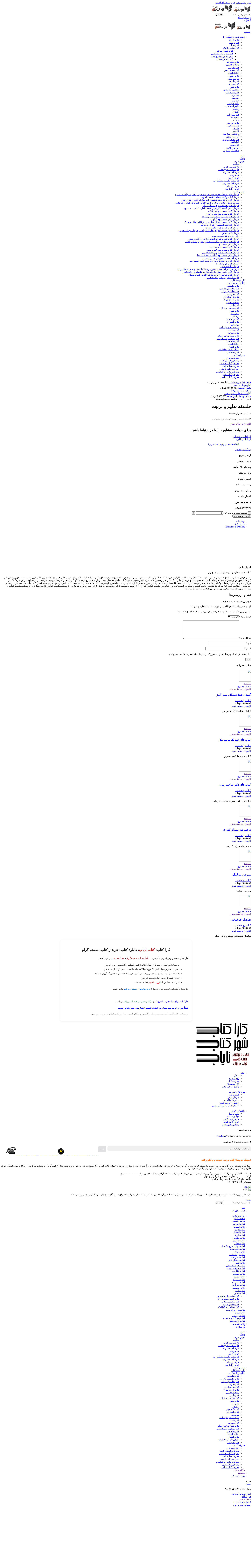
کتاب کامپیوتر (232, 319)
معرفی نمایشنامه (230, 366)
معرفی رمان (233, 358)
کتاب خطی (234, 76)
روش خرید (234, 1078)
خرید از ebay (233, 186)
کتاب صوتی (233, 333)
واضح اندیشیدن (243, 388)
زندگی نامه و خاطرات (228, 349)
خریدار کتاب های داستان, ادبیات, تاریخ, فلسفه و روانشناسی (210, 272)
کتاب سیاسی (233, 352)
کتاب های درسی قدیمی (228, 338)
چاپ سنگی (233, 125)
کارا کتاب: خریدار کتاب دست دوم (223, 277)
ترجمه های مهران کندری (237, 829)
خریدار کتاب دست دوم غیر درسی (223, 250)
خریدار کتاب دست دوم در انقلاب (223, 211)
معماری (235, 95)
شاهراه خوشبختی (240, 919)
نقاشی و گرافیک (231, 89)
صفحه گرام (131, 958)
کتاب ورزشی (232, 84)
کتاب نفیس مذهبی (224, 51)
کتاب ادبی (234, 305)
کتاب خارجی (233, 123)
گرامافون (234, 142)
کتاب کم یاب (233, 114)
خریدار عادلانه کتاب (229, 266)
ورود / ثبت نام (238, 1475)
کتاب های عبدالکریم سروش (235, 739)
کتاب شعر (234, 145)
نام (248, 643)
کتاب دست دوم (231, 70)
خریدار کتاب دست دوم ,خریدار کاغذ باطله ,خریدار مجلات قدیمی (208, 230)
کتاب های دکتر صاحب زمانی (234, 784)
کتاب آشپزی (233, 322)
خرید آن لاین (233, 178)
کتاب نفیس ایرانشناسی (222, 53)
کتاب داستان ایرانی (230, 291)
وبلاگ (236, 1075)
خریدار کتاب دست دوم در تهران (224, 247)
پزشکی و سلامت (231, 134)
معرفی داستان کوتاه (229, 360)
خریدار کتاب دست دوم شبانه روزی (222, 214)
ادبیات (236, 120)
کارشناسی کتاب (231, 166)
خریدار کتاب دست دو (229, 244)
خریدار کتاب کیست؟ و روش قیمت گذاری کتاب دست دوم (211, 208)
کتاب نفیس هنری (225, 59)
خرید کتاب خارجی (230, 172)
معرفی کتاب (233, 1081)
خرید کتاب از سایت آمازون (226, 180)
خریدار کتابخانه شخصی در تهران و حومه (220, 225)
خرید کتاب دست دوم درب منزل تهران (221, 258)
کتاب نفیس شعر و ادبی (222, 56)
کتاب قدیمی (233, 67)
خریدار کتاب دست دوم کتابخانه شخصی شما (218, 255)
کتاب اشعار (233, 347)
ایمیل (247, 648)
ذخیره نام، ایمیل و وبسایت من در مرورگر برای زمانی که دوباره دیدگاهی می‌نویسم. (207, 654)
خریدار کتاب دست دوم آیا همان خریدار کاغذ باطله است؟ (212, 222)
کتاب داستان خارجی (229, 288)
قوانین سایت (233, 1116)
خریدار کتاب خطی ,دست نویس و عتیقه (220, 216)
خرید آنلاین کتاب (231, 1122)
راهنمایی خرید (238, 1111)
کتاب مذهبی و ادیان (229, 308)
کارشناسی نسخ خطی (228, 169)
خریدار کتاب (233, 1097)
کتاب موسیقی (232, 92)
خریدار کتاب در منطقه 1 (227, 263)
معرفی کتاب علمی (230, 377)
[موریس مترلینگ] (245, 860)
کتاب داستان (233, 286)
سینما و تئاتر (233, 78)
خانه (248, 382)
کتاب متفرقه (233, 62)
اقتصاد (236, 109)
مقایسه (241, 1473)
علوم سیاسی (233, 103)
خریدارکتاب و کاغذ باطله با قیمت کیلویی (220, 197)
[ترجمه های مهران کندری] (245, 815)
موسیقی (235, 324)
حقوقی (235, 128)
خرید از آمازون (232, 189)
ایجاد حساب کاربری (241, 1494)
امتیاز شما (245, 616)
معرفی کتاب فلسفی (229, 363)
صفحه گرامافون (231, 150)
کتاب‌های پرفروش (230, 139)
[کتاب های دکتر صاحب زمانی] (245, 771)
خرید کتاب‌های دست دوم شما (137, 989)
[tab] (240, 521)
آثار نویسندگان (232, 1084)
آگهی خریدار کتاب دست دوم (225, 236)
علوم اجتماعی (232, 106)
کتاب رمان (234, 42)
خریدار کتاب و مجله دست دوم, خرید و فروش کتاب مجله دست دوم (207, 194)
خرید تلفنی (234, 175)
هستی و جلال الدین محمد (238, 396)
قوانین (236, 164)
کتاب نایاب (234, 45)
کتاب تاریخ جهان (231, 299)
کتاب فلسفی (233, 341)
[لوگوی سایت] (242, 11)
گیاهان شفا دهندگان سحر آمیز (234, 694)
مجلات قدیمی (232, 64)
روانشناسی (233, 73)
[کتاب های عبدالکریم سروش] (245, 725)
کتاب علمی (233, 330)
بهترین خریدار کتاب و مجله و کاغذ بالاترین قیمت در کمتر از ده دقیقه (207, 202)
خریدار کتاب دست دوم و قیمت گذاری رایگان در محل (213, 239)
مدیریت (235, 98)
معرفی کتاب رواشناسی (227, 371)
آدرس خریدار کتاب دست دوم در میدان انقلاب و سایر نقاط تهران (208, 269)
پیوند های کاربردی (236, 1092)
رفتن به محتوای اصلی (226, 2)
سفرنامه (235, 117)
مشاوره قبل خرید (230, 1124)
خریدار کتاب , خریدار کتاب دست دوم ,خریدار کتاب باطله (212, 241)
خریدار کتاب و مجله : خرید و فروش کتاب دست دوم (214, 261)
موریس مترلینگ (242, 874)
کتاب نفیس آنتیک (231, 48)
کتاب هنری (234, 311)
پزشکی (235, 316)
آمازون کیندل (232, 136)
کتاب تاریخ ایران (231, 297)
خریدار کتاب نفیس (230, 233)
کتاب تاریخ (234, 39)
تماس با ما (234, 1113)
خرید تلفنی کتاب (231, 1119)
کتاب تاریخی (233, 294)
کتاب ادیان (234, 81)
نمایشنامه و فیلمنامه (229, 327)
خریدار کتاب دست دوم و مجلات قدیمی (220, 252)
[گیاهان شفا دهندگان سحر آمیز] (245, 681)
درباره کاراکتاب (231, 1100)
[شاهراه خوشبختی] (245, 905)
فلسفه (236, 131)
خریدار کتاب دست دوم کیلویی (225, 219)
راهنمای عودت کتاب (229, 1103)
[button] (241, 706)
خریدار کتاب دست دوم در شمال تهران (221, 205)
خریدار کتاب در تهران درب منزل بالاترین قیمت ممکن (213, 275)
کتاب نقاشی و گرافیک (228, 1307)
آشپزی (236, 112)
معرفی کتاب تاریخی (229, 369)
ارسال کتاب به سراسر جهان (225, 1105)
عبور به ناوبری (243, 2)
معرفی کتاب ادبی (230, 374)
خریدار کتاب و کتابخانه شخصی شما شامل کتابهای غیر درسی (210, 200)
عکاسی (235, 100)
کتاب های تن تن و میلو (228, 335)
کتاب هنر (235, 87)
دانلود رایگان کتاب (230, 1086)
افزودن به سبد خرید (242, 516)
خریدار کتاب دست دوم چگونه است (222, 227)
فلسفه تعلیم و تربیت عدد (235, 513)
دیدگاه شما (245, 638)
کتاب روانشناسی (236, 382)
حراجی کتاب (233, 148)
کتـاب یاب (234, 1094)
